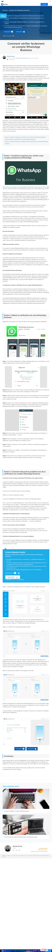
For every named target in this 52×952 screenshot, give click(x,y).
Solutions (9, 855)
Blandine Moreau (11, 56)
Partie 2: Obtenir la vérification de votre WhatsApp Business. (20, 139)
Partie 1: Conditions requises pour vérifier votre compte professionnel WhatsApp (25, 137)
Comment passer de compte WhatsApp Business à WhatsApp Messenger (20, 837)
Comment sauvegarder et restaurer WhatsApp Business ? (17, 811)
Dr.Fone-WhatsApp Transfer (15, 552)
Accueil (5, 855)
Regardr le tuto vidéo (7, 35)
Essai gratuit (7, 31)
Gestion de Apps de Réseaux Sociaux (22, 58)
